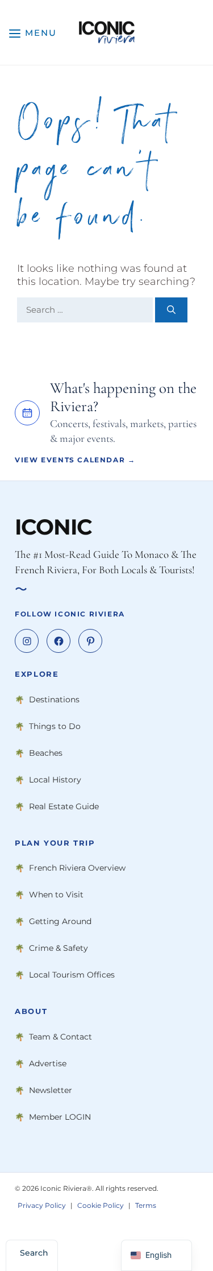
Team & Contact (60, 1037)
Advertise (47, 1063)
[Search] (171, 310)
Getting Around (60, 922)
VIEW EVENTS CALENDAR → (75, 460)
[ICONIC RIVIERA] (106, 32)
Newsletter (50, 1090)
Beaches (45, 753)
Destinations (54, 699)
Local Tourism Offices (72, 975)
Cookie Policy (100, 1206)
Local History (55, 780)
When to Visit (56, 895)
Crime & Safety (58, 948)
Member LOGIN (60, 1117)
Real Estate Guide (64, 806)
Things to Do (55, 726)
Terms (145, 1206)
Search (34, 1253)
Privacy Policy (42, 1206)
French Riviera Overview (77, 868)
